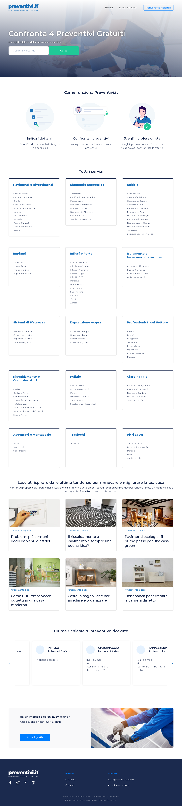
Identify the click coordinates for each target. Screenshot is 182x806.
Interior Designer (135, 353)
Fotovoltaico (76, 201)
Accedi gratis (35, 737)
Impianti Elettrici (21, 266)
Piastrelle (17, 219)
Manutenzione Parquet (24, 208)
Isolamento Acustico (137, 273)
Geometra (132, 342)
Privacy (68, 800)
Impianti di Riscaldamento (26, 400)
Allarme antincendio (23, 331)
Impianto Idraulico (22, 273)
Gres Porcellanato (22, 204)
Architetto (132, 331)
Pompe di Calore (78, 208)
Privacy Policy (79, 800)
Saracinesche (76, 292)
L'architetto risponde (21, 530)
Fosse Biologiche (79, 342)
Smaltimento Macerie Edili (83, 404)
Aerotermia (75, 193)
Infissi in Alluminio (79, 270)
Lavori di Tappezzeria (137, 447)
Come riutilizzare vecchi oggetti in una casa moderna (31, 600)
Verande (74, 295)
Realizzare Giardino (136, 393)
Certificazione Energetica (82, 197)
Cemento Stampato (23, 197)
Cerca (63, 50)
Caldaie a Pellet (20, 393)
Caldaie (16, 389)
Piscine (130, 454)
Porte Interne (77, 288)
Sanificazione (76, 400)
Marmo (17, 212)
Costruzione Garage (137, 201)
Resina (16, 230)
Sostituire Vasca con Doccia (141, 234)
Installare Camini (21, 404)
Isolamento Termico (137, 277)
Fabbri (130, 335)
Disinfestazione (77, 385)
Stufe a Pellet (19, 415)
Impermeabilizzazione (138, 266)
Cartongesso (133, 193)
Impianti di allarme (22, 338)
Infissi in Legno (77, 273)
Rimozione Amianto (80, 396)
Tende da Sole (134, 458)
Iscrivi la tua (158, 7)
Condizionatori (20, 396)
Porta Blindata (77, 284)
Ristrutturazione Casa (137, 219)
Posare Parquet (21, 223)
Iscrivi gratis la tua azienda (121, 779)
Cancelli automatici (22, 335)
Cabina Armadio (135, 443)
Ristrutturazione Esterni (138, 226)
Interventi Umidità (136, 270)
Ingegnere (132, 349)
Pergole (131, 451)
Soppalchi (132, 230)
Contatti (69, 785)
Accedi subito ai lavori (118, 785)
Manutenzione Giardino (138, 389)
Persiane (74, 280)
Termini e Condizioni (107, 800)
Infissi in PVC (76, 277)
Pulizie (73, 393)
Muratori (131, 357)
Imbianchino (133, 346)
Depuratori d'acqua (79, 335)
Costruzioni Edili (135, 204)
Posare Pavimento (22, 226)
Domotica (18, 262)
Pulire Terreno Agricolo (81, 389)
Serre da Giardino (135, 400)
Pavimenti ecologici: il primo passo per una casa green (147, 541)
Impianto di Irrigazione (138, 385)
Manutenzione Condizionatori (28, 411)
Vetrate (73, 299)
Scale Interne (19, 451)
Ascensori (18, 443)
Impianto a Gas (21, 270)
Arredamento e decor (21, 590)
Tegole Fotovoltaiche (80, 219)
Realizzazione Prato (136, 396)
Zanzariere (75, 302)
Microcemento (20, 215)
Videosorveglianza (22, 342)
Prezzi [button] (109, 7)
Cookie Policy (92, 800)
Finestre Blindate (78, 262)
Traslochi (74, 443)
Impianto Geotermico (81, 204)
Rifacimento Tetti (135, 212)
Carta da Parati (20, 193)
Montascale (19, 447)
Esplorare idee (127, 7)
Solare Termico (77, 215)
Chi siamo (70, 779)
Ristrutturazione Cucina (138, 223)
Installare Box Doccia (137, 208)
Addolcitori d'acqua (79, 331)
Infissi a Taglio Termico (81, 266)
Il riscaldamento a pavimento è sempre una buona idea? (89, 541)
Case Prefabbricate (136, 197)
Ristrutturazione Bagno (138, 215)
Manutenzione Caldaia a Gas (27, 407)
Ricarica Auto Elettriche (81, 212)
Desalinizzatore (77, 338)
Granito (16, 201)
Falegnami (132, 338)
